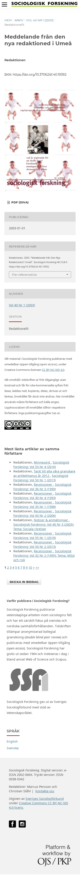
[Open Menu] (4, 4)
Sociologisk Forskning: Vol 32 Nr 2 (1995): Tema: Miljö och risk (44, 555)
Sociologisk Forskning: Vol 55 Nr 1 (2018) (42, 535)
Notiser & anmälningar (51, 520)
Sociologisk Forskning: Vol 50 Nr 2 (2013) (42, 544)
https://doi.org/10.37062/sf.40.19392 (39, 75)
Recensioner (43, 484)
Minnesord (42, 462)
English (12, 741)
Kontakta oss (44, 791)
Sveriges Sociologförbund (45, 798)
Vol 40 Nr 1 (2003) (39, 20)
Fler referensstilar (24, 274)
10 (30, 567)
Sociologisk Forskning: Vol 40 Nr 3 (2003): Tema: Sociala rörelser (43, 526)
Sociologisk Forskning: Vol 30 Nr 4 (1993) (42, 495)
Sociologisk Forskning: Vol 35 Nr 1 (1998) (42, 504)
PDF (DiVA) (19, 202)
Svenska (13, 748)
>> (37, 567)
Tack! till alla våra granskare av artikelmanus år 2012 (44, 473)
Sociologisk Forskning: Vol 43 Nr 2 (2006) (42, 513)
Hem (8, 20)
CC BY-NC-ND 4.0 (53, 370)
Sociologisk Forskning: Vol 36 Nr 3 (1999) (42, 486)
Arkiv (18, 20)
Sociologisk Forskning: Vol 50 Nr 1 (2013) (40, 478)
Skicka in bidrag (24, 582)
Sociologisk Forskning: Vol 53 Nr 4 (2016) (41, 464)
